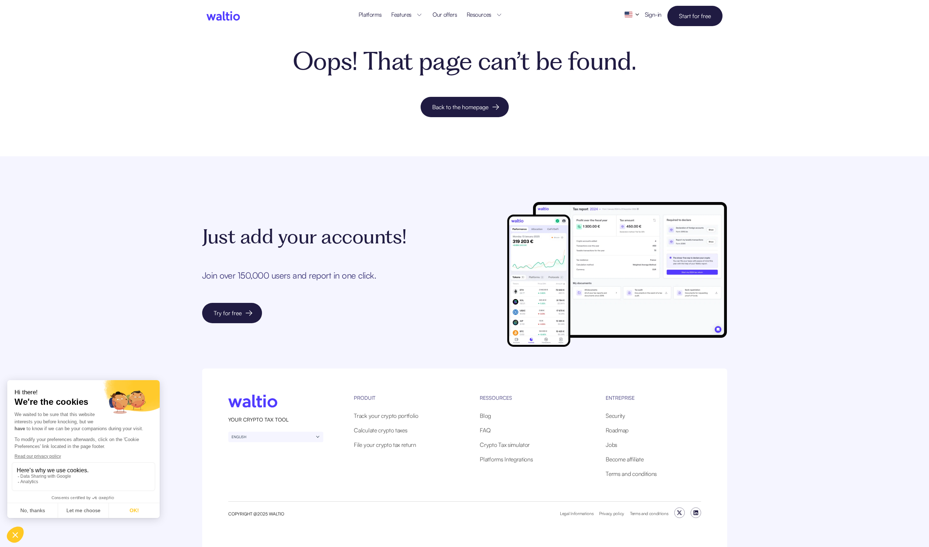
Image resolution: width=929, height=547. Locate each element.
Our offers (445, 14)
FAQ (485, 430)
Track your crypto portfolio (386, 415)
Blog (485, 415)
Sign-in (653, 14)
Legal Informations (576, 513)
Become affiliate (624, 459)
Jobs (611, 444)
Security (615, 415)
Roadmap (617, 430)
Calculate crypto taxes (380, 430)
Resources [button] (479, 14)
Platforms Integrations (506, 459)
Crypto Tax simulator (505, 444)
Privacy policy (611, 513)
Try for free (228, 313)
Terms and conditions (631, 473)
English (239, 437)
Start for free (695, 16)
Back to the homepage (460, 107)
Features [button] (401, 14)
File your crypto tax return (385, 444)
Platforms (370, 14)
